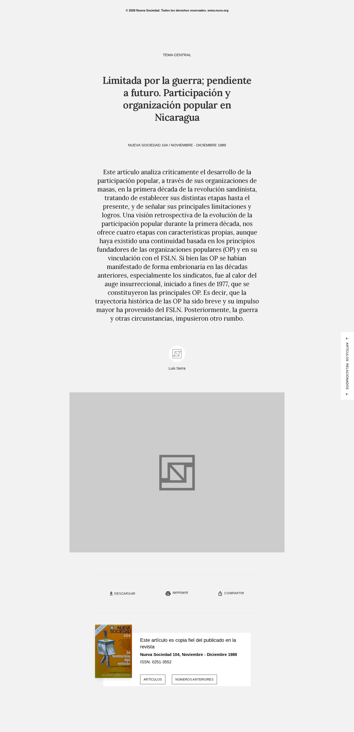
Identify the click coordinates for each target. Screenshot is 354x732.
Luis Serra (177, 368)
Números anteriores (194, 679)
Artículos (153, 679)
